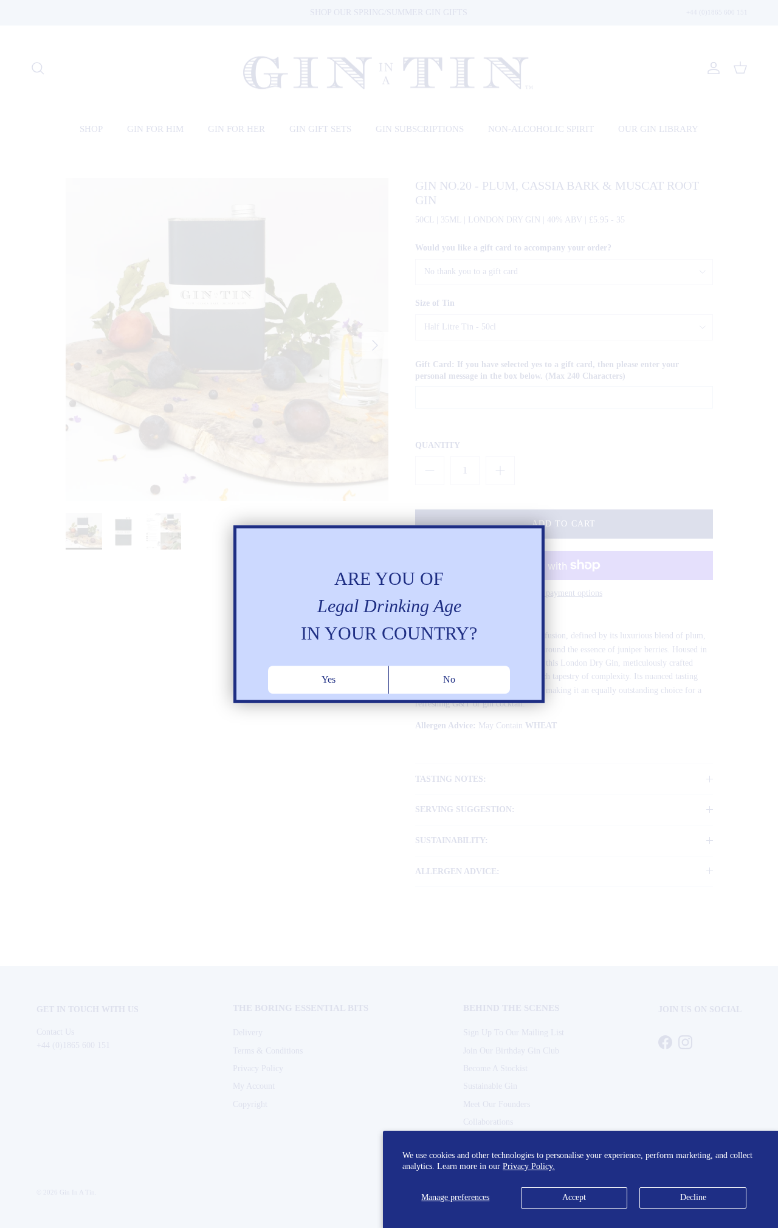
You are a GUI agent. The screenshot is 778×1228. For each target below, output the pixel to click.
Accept (574, 1197)
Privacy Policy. (529, 1166)
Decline (693, 1197)
